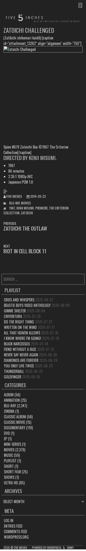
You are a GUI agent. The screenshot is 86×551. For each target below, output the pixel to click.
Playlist (10, 460)
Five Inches (14, 196)
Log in (8, 520)
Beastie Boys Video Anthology (27, 305)
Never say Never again (21, 355)
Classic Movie (14, 422)
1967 (12, 208)
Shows (9, 477)
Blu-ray (14, 203)
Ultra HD (11, 482)
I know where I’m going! (22, 338)
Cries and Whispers (19, 300)
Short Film (12, 471)
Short (9, 466)
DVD (7, 433)
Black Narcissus (17, 344)
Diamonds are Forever (21, 360)
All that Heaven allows (22, 333)
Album (9, 394)
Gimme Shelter (15, 311)
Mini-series (12, 444)
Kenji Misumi (25, 208)
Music (8, 455)
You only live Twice (19, 366)
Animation (12, 400)
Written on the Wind (20, 327)
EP (5, 438)
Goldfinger (12, 377)
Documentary (14, 427)
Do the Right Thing (19, 322)
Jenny (70, 547)
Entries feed (13, 526)
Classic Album (15, 416)
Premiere (41, 208)
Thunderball (14, 371)
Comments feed (15, 531)
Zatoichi (27, 212)
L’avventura (13, 316)
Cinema (9, 411)
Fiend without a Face (20, 349)
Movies (26, 203)
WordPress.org (16, 537)
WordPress (54, 547)
